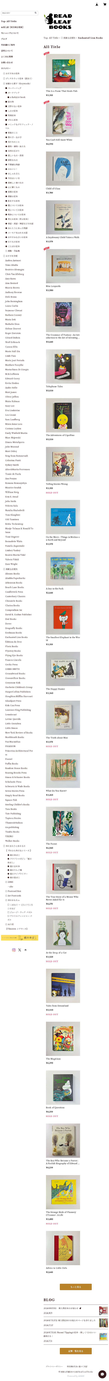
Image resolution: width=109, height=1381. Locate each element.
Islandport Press (13, 701)
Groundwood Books (15, 673)
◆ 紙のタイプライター (17, 874)
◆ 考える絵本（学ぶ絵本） (17, 219)
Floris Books (11, 646)
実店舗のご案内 (8, 45)
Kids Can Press (12, 705)
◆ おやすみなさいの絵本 (16, 237)
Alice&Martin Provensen (17, 469)
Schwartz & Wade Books (17, 786)
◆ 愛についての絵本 (14, 205)
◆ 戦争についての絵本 (15, 214)
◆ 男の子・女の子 (13, 137)
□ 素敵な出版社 (68, 38)
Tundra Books (12, 832)
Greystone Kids (12, 683)
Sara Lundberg (12, 419)
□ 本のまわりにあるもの (14, 846)
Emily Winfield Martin (16, 433)
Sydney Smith (12, 465)
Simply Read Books (15, 795)
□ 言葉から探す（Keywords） (17, 83)
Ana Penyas (11, 478)
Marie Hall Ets (12, 351)
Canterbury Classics (15, 596)
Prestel (8, 759)
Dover (8, 623)
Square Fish (11, 800)
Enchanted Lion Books (16, 637)
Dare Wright (11, 564)
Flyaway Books (13, 651)
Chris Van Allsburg (14, 274)
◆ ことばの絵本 (12, 246)
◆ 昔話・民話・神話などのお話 (19, 223)
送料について (7, 51)
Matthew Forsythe (14, 365)
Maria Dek (10, 319)
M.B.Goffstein (12, 374)
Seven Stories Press (14, 791)
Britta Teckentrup (14, 524)
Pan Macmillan (12, 742)
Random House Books (16, 768)
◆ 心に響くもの (12, 187)
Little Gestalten (13, 723)
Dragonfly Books (13, 628)
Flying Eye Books (14, 655)
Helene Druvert (13, 328)
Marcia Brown (12, 288)
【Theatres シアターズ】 (16, 929)
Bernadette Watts (13, 541)
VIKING (9, 836)
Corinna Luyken (13, 428)
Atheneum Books (13, 583)
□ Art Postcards (13, 896)
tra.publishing (12, 827)
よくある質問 (7, 56)
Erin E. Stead (11, 497)
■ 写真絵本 (10, 115)
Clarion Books (12, 605)
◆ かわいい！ (11, 169)
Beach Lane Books (14, 587)
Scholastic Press (13, 782)
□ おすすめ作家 (10, 256)
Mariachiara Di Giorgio (17, 369)
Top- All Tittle (51, 38)
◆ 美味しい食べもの (14, 183)
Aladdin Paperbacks (15, 578)
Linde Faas (10, 356)
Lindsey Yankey (12, 550)
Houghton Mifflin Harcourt (19, 696)
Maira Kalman (12, 401)
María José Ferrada (14, 360)
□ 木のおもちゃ (12, 900)
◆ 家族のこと (11, 133)
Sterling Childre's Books (17, 804)
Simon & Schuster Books (17, 777)
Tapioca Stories (13, 818)
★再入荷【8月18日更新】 (12, 27)
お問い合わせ (7, 62)
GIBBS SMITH (12, 669)
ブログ (4, 39)
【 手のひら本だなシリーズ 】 (18, 850)
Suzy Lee (9, 406)
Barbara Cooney (13, 315)
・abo (10, 886)
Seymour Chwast (13, 310)
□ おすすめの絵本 (11, 73)
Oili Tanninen (12, 519)
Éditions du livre (13, 642)
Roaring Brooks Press (16, 773)
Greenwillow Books (15, 678)
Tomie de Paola (13, 474)
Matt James (10, 392)
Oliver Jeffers (12, 397)
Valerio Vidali (12, 559)
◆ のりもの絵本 (12, 242)
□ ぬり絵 (9, 924)
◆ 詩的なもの (11, 160)
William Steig (12, 492)
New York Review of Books (19, 733)
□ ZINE (9, 882)
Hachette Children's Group (18, 687)
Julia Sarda (10, 501)
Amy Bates (10, 279)
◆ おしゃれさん (12, 173)
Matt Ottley (11, 451)
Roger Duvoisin (13, 333)
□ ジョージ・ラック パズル (19, 912)
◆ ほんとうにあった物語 (16, 228)
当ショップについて (10, 33)
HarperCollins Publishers (18, 692)
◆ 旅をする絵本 (12, 201)
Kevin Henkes (12, 383)
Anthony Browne (13, 292)
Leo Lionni (10, 415)
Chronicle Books (13, 601)
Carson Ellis (11, 347)
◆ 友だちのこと (12, 142)
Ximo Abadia (11, 265)
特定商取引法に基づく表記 (77, 1367)
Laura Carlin (11, 306)
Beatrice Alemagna (14, 269)
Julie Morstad (12, 447)
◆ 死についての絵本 (14, 210)
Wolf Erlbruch (12, 342)
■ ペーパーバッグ (13, 88)
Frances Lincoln (13, 660)
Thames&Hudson (13, 823)
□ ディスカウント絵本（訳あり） (18, 78)
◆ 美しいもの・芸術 (14, 155)
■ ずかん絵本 (11, 120)
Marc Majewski (12, 438)
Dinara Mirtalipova (14, 442)
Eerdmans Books (13, 633)
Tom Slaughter (12, 515)
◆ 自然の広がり (12, 151)
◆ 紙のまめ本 (13, 866)
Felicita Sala (11, 506)
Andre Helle (11, 388)
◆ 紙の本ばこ (13, 855)
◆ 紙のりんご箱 (14, 870)
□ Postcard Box (13, 891)
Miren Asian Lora (13, 424)
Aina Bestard (11, 283)
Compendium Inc (13, 610)
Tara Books (11, 809)
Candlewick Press (14, 592)
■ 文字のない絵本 (13, 106)
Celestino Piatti (13, 460)
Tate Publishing (13, 813)
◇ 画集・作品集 (12, 251)
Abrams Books (12, 574)
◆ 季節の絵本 (11, 196)
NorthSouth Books (14, 737)
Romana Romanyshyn (16, 483)
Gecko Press (11, 664)
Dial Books (10, 619)
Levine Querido (13, 719)
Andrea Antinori (13, 260)
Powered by (72, 1376)
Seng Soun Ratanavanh (16, 456)
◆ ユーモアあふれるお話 (16, 233)
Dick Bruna (11, 297)
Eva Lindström (12, 410)
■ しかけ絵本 (11, 111)
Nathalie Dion (12, 324)
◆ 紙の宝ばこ (13, 877)
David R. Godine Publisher (18, 614)
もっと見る (75, 1287)
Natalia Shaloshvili (14, 510)
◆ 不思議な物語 (12, 164)
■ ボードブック (12, 93)
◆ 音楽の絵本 (11, 192)
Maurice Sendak (13, 487)
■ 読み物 (9, 102)
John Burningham (14, 301)
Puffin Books (11, 764)
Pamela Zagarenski (14, 546)
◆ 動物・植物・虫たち (15, 146)
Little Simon (11, 728)
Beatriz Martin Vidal (15, 555)
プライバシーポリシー (54, 1367)
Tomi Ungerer (12, 537)
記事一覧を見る (75, 1351)
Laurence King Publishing (18, 710)
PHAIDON (10, 746)
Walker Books (12, 841)
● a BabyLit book (16, 97)
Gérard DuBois (12, 338)
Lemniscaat (11, 714)
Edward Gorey (12, 378)
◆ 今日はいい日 (12, 178)
